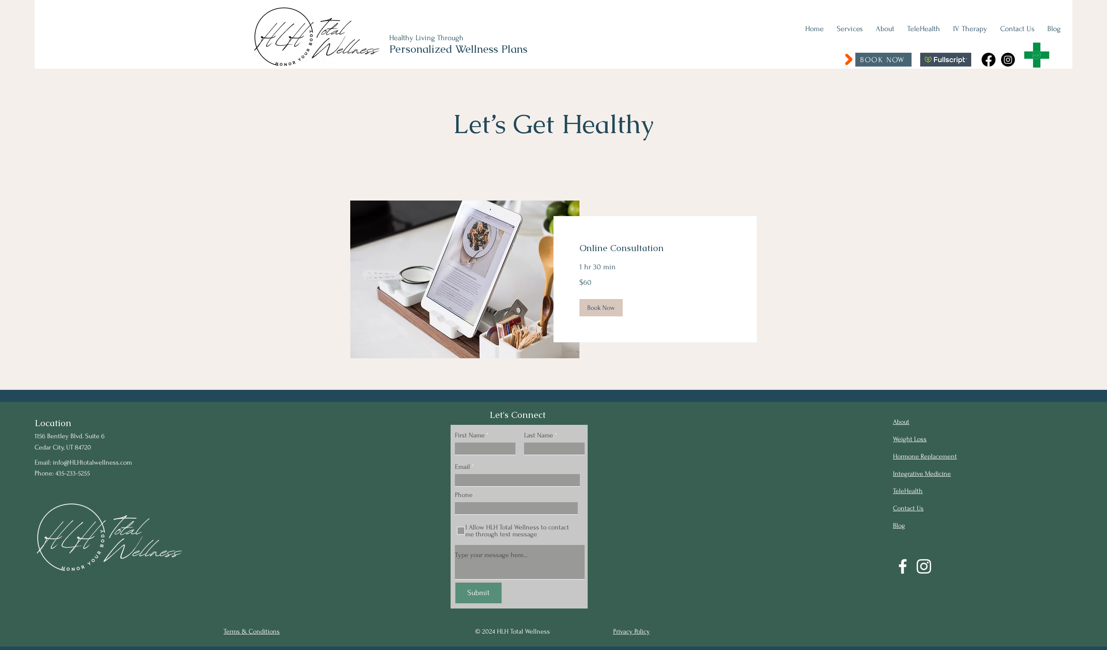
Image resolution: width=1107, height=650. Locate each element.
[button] (601, 307)
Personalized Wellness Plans (458, 49)
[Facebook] (988, 60)
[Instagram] (1008, 60)
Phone (464, 494)
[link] (655, 248)
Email (462, 466)
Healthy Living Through (426, 38)
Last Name (538, 435)
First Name (470, 435)
